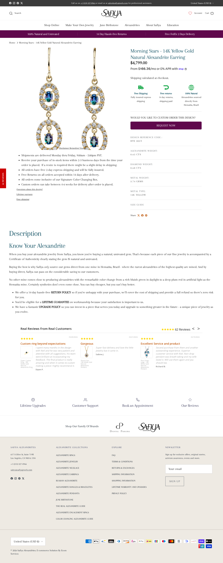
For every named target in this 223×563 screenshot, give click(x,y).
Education (173, 25)
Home (12, 42)
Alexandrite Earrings (67, 474)
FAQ (113, 455)
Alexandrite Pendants (67, 493)
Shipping (136, 78)
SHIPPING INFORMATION (123, 474)
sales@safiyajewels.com (118, 3)
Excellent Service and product (160, 343)
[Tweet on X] (138, 215)
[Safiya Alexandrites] (111, 13)
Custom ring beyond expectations (43, 343)
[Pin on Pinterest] (146, 215)
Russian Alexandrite (66, 480)
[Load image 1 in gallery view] (72, 99)
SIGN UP (174, 481)
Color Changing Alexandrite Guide (74, 519)
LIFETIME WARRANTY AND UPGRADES (129, 487)
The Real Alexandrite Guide (70, 506)
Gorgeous (87, 343)
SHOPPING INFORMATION (123, 480)
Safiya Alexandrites (26, 550)
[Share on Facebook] (142, 215)
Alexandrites (132, 25)
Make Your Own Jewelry (80, 25)
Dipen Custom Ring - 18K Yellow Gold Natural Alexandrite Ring (26, 364)
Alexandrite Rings (65, 455)
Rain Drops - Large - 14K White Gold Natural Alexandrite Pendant (145, 365)
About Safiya (153, 25)
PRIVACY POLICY (119, 493)
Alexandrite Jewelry (67, 461)
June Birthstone (109, 25)
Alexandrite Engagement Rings (72, 512)
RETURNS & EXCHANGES (123, 468)
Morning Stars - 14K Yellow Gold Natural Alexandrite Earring (50, 42)
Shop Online (51, 25)
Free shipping (23, 199)
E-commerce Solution (47, 550)
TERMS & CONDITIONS (122, 461)
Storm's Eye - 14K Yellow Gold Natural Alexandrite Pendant (86, 364)
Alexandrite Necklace (67, 468)
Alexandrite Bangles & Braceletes (74, 487)
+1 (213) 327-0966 (88, 3)
